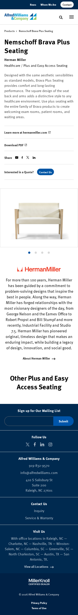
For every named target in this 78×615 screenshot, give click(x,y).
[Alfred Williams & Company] (20, 17)
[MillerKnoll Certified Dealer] (39, 582)
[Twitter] (27, 444)
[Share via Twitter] (27, 157)
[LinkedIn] (42, 444)
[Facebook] (35, 444)
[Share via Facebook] (22, 157)
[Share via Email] (16, 157)
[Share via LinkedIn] (34, 157)
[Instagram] (50, 444)
